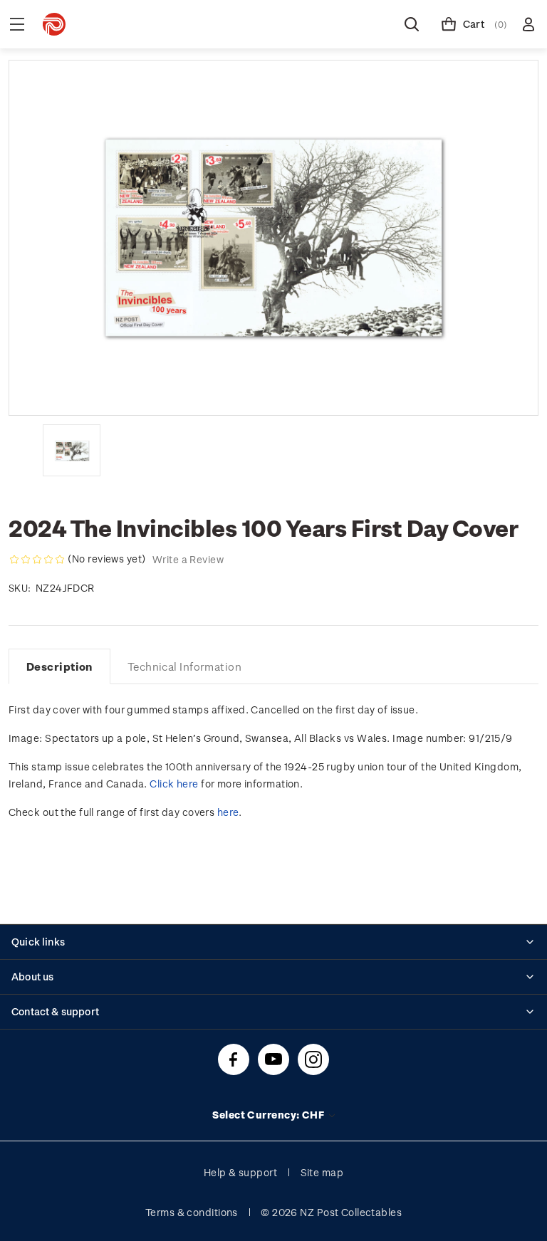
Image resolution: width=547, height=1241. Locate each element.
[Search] (411, 24)
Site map (322, 1172)
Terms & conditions (191, 1212)
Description (59, 666)
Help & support (240, 1172)
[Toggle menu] (17, 24)
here (228, 812)
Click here (174, 783)
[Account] (528, 24)
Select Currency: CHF (269, 1115)
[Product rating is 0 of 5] (37, 559)
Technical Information (184, 666)
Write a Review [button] (188, 559)
